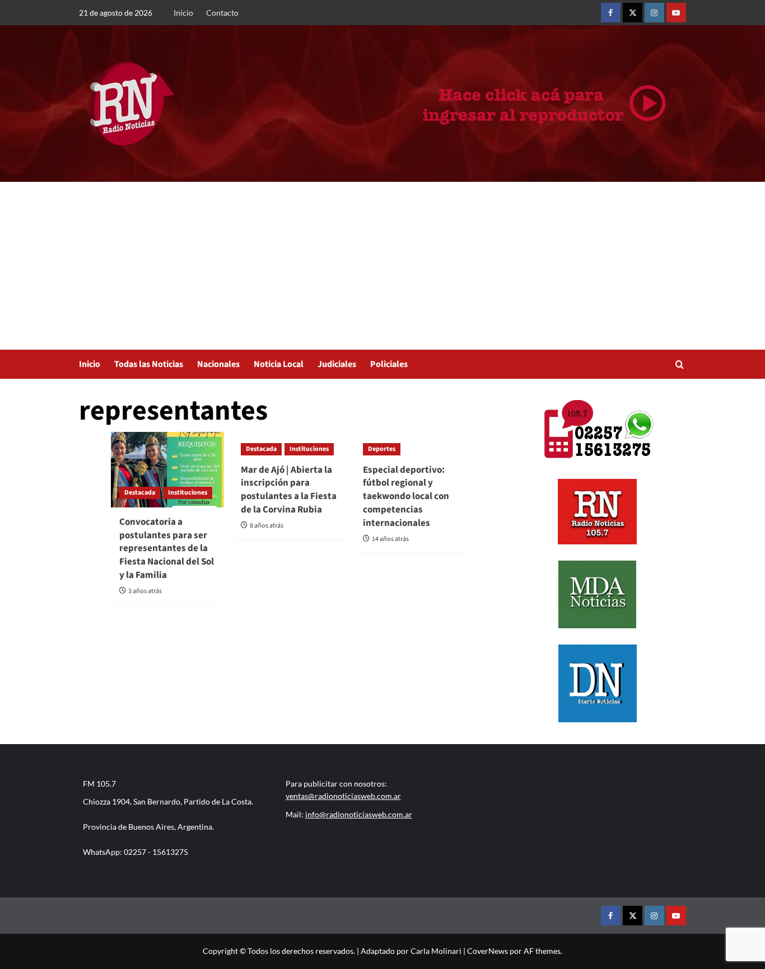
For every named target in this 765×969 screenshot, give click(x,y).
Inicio (183, 12)
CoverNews (487, 951)
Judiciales (337, 364)
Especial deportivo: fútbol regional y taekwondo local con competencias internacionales (406, 496)
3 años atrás (145, 591)
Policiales (389, 364)
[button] (680, 364)
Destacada (139, 492)
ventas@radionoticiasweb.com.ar (343, 796)
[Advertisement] (382, 265)
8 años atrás (266, 525)
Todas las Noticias (148, 364)
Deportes (381, 449)
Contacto (222, 12)
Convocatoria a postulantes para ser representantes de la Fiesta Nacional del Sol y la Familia (166, 548)
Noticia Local (279, 364)
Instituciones (187, 492)
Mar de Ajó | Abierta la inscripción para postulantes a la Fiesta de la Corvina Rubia (289, 489)
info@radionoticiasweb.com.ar (358, 814)
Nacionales (218, 364)
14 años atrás (390, 539)
